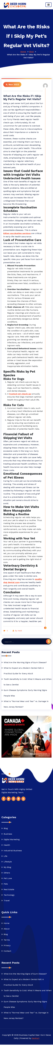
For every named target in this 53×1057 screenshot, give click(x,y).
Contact (7, 951)
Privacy (7, 945)
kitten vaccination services (17, 233)
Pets (6, 884)
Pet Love (8, 878)
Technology (9, 895)
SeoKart (35, 1038)
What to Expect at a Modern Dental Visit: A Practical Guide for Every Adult (24, 671)
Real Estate (9, 889)
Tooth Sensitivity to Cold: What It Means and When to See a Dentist (28, 682)
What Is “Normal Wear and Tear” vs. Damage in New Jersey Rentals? (26, 704)
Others (7, 872)
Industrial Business (13, 850)
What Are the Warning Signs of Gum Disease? (25, 662)
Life (5, 856)
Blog (31, 51)
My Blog (7, 867)
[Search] (48, 641)
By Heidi (18, 631)
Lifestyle (8, 861)
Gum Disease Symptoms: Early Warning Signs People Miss (25, 693)
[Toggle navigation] (48, 4)
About (6, 929)
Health (7, 845)
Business (8, 834)
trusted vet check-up (20, 394)
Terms (7, 940)
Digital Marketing (12, 839)
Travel (7, 900)
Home (23, 51)
